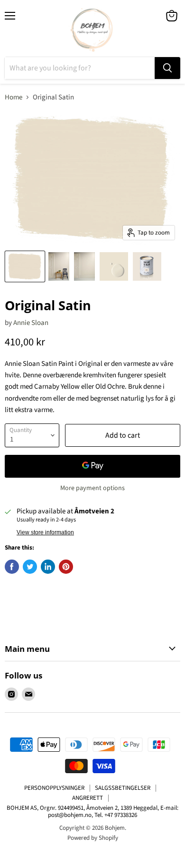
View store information (45, 532)
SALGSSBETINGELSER (122, 788)
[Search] (167, 68)
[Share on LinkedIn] (48, 567)
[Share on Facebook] (12, 567)
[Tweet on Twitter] (30, 567)
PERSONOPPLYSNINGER (54, 788)
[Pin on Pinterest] (66, 567)
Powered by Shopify (92, 838)
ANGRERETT (87, 798)
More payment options (92, 488)
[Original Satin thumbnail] (25, 266)
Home (13, 97)
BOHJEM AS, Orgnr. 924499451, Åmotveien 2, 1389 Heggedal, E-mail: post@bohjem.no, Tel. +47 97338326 (92, 811)
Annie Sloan (30, 323)
